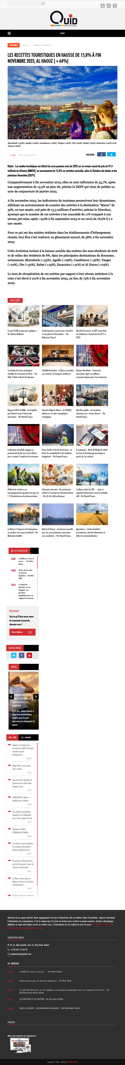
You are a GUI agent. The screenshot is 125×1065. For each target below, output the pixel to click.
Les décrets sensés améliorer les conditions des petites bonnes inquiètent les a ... (22, 848)
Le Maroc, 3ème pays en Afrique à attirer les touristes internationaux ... (23, 883)
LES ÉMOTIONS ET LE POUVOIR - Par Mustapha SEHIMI (41, 999)
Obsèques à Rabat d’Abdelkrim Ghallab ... (21, 832)
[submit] (43, 3)
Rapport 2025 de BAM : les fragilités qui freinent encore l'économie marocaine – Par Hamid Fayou (22, 413)
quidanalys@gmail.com (21, 954)
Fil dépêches (13, 963)
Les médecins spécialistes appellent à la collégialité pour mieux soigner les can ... (23, 816)
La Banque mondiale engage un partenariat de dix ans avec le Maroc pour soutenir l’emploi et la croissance (23, 453)
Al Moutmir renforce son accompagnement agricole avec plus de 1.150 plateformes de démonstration (23, 493)
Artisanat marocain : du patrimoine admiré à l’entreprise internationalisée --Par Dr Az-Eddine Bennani (57, 493)
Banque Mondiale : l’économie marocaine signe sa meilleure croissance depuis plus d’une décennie (91, 374)
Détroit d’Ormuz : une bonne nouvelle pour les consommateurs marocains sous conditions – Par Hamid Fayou (57, 532)
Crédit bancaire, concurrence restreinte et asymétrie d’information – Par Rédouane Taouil (57, 334)
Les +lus (12, 737)
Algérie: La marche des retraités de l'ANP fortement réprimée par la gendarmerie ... (23, 751)
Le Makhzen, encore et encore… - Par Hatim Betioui (26, 561)
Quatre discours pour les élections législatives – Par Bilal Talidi (45, 981)
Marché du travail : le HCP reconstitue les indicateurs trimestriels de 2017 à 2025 (91, 334)
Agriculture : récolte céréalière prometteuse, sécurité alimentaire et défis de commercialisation (90, 532)
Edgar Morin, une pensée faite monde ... (21, 769)
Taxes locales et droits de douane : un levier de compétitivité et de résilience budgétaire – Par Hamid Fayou (57, 453)
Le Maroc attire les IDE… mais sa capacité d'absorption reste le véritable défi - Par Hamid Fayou (91, 493)
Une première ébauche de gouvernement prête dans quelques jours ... (22, 785)
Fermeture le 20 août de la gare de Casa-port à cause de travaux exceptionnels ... (23, 865)
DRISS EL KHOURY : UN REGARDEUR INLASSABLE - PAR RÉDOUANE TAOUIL (50, 1008)
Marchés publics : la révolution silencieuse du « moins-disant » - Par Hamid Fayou (90, 413)
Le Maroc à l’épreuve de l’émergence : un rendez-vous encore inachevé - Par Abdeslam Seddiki (23, 532)
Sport (14, 666)
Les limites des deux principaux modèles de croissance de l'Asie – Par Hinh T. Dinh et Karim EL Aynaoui (22, 374)
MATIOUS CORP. (72, 1062)
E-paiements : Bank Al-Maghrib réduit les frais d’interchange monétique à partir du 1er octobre (91, 453)
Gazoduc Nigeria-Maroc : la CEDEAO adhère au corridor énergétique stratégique (56, 413)
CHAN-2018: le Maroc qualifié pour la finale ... (21, 801)
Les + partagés (26, 737)
